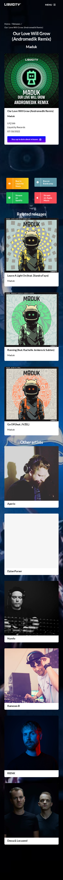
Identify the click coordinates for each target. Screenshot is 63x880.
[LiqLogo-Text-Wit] (12, 4)
